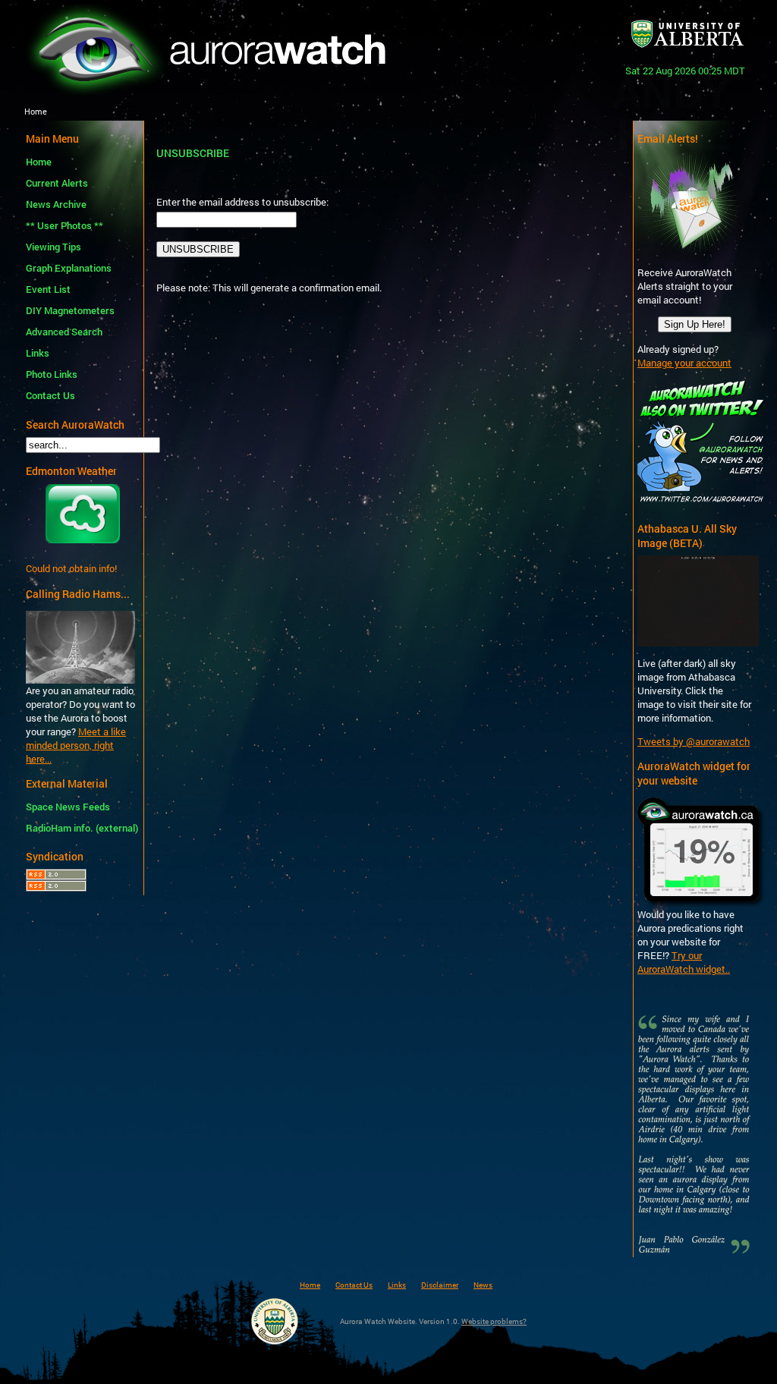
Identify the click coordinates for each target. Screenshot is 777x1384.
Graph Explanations (69, 268)
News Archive (56, 204)
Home (39, 161)
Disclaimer (439, 1284)
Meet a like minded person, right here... (76, 745)
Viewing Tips (53, 246)
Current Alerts (57, 183)
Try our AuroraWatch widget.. (683, 962)
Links (37, 353)
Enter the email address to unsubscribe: (242, 202)
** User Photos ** (64, 225)
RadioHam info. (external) (80, 828)
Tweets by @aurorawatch (693, 741)
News (482, 1284)
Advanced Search (64, 331)
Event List (48, 289)
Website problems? (494, 1321)
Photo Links (51, 374)
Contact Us (50, 395)
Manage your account (684, 363)
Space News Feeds (68, 806)
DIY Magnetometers (70, 310)
